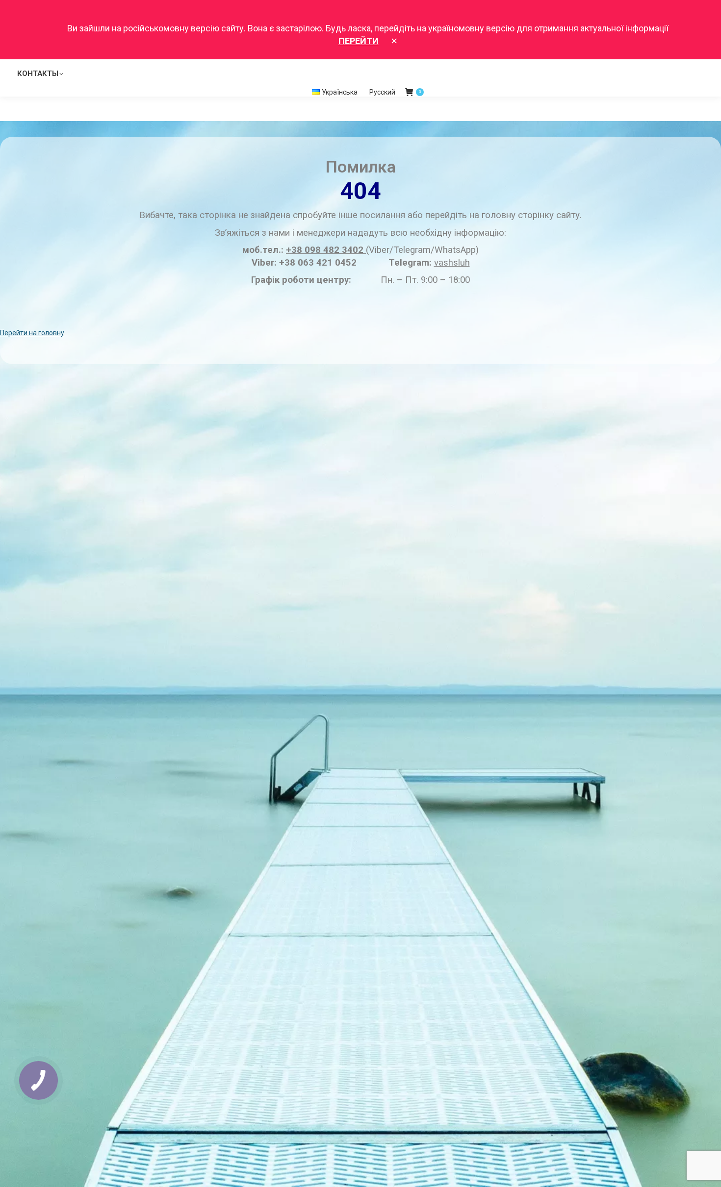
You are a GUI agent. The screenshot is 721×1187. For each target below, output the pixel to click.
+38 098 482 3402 (326, 250)
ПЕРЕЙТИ (358, 41)
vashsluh (452, 262)
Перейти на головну (32, 333)
